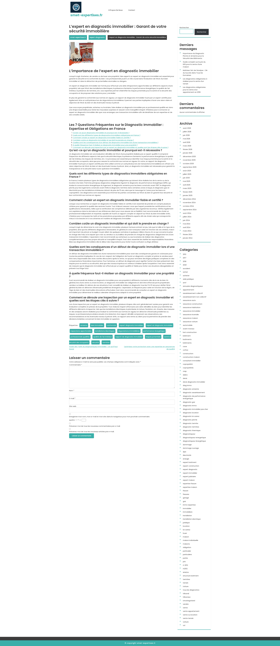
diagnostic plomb (190, 420)
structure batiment (191, 576)
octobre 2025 (188, 163)
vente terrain (188, 618)
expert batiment (189, 462)
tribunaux (186, 597)
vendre (186, 604)
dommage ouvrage (191, 448)
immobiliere (187, 512)
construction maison (191, 357)
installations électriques (105, 331)
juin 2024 (186, 220)
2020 (185, 265)
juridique (186, 522)
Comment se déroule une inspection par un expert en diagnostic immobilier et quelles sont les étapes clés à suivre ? (120, 147)
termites (106, 342)
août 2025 (187, 170)
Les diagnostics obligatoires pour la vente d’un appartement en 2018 (194, 89)
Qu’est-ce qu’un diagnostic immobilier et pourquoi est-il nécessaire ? (101, 133)
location (186, 526)
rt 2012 (185, 565)
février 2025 (187, 192)
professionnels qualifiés (80, 337)
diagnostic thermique (191, 430)
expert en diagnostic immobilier (159, 325)
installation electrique (192, 519)
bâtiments (187, 343)
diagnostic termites (191, 427)
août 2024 (187, 213)
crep (185, 371)
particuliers (187, 554)
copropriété (188, 364)
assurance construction (192, 304)
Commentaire (75, 365)
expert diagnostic (97, 37)
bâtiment (187, 336)
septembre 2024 (189, 209)
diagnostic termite (190, 423)
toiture (185, 586)
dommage (187, 444)
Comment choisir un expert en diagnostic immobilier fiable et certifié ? (102, 137)
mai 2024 (186, 224)
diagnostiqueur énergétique (194, 441)
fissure (185, 490)
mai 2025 (186, 181)
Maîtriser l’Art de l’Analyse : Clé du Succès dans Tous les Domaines (195, 72)
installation (187, 515)
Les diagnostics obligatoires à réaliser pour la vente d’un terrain (195, 81)
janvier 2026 (187, 153)
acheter (186, 275)
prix (184, 561)
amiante (83, 325)
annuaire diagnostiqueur (193, 286)
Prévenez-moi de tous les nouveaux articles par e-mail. (91, 431)
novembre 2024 (189, 202)
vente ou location (190, 615)
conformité (111, 325)
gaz (184, 501)
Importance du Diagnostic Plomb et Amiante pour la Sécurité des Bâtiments (193, 55)
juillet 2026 (187, 131)
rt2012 (185, 568)
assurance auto (189, 300)
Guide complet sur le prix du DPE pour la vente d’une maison (194, 64)
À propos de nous (115, 10)
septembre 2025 (189, 167)
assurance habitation (191, 307)
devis (185, 378)
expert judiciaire (189, 476)
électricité (187, 455)
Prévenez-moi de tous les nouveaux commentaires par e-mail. (94, 426)
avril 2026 (186, 142)
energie (186, 459)
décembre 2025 (189, 156)
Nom (71, 390)
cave (185, 346)
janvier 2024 (187, 238)
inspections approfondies (81, 331)
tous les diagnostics (191, 590)
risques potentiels (153, 337)
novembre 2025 (189, 160)
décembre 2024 (189, 199)
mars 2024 (187, 231)
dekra (185, 375)
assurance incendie (191, 314)
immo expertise (189, 505)
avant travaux (188, 329)
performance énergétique (154, 331)
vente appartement (191, 611)
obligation (187, 547)
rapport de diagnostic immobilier (128, 337)
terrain (185, 583)
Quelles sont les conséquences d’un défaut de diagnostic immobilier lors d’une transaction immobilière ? (115, 142)
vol (184, 625)
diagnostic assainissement (194, 392)
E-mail (72, 398)
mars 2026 (187, 146)
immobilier (187, 508)
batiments (187, 339)
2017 (184, 258)
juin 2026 (186, 135)
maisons (186, 544)
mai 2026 (186, 139)
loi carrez (186, 530)
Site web (72, 406)
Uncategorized (189, 600)
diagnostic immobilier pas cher (195, 409)
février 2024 (187, 234)
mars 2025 (187, 188)
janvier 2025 (187, 195)
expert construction (191, 466)
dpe (184, 452)
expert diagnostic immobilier (131, 325)
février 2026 (187, 149)
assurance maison (190, 318)
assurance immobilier (191, 311)
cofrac (185, 350)
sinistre (186, 572)
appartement (188, 290)
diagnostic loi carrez (191, 416)
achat (185, 272)
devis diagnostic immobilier (194, 382)
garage (186, 498)
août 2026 (187, 128)
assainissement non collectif (194, 297)
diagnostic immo (190, 405)
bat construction (190, 332)
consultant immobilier (192, 360)
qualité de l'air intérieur (102, 337)
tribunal (186, 593)
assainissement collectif (193, 293)
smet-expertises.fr (86, 15)
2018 (184, 261)
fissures (186, 494)
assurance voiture (190, 321)
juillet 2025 (187, 174)
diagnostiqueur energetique (194, 437)
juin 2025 (186, 178)
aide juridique (188, 279)
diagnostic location (191, 413)
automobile (187, 325)
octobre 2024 (188, 206)
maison (186, 537)
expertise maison (190, 487)
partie (185, 558)
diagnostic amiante (191, 389)
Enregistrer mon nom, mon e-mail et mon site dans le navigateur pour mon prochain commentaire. (109, 416)
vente (185, 608)
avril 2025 (186, 185)
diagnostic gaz (189, 402)
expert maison (189, 480)
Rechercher (184, 27)
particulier (187, 551)
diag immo (187, 385)
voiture (186, 622)
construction (188, 353)
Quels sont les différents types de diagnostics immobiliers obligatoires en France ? (106, 135)
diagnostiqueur (189, 434)
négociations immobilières (129, 331)
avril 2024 (186, 227)
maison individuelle (190, 540)
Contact (131, 10)
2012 (184, 254)
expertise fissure (189, 483)
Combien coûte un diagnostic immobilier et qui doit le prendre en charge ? (103, 140)
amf (184, 283)
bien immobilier (97, 325)
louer (185, 533)
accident (186, 268)
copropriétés (188, 368)
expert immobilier (190, 473)
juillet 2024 (187, 217)
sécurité (95, 342)
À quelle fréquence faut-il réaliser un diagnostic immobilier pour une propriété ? (105, 145)
